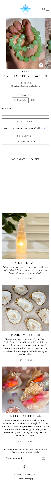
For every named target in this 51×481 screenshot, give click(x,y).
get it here (25, 360)
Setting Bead (25, 95)
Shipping (15, 86)
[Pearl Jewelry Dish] (25, 308)
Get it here (25, 279)
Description (25, 136)
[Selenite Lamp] (25, 236)
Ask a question (25, 142)
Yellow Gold (20, 100)
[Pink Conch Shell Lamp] (25, 390)
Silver (34, 100)
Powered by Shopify (25, 479)
